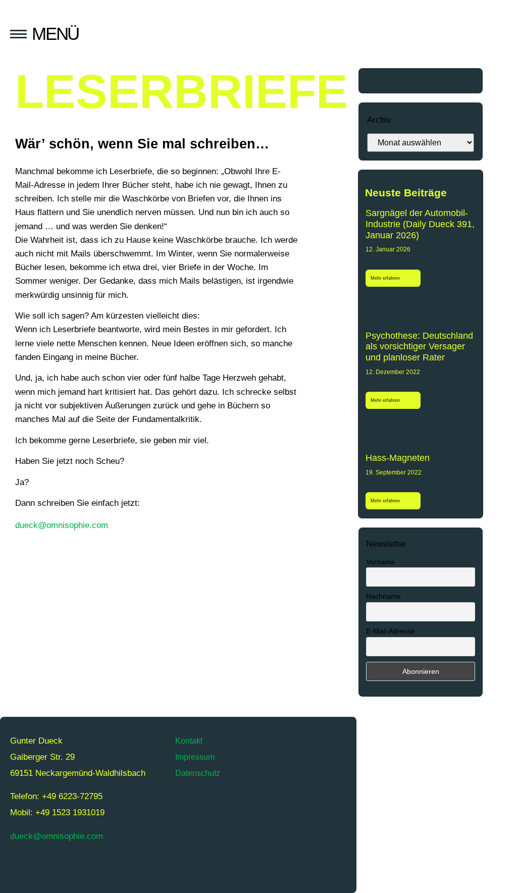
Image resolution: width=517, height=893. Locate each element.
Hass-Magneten (398, 458)
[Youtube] (407, 80)
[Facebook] (434, 80)
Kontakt (188, 741)
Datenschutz (197, 773)
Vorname (380, 562)
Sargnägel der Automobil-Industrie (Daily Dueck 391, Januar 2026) (420, 224)
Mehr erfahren (386, 278)
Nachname (383, 596)
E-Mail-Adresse (390, 631)
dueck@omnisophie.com (61, 525)
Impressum (195, 757)
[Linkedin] (462, 80)
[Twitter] (379, 80)
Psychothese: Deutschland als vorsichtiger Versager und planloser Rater (419, 346)
